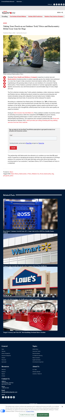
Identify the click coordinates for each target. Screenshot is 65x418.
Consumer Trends (36, 351)
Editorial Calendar (36, 371)
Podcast (3, 357)
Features (3, 351)
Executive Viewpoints (6, 355)
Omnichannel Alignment (37, 362)
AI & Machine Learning (37, 355)
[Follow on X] (59, 4)
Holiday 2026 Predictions (35, 16)
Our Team (34, 369)
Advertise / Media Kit (37, 373)
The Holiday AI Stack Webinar (18, 16)
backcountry (47, 174)
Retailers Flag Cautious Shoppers (54, 16)
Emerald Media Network (8, 1)
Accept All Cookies (43, 414)
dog (53, 174)
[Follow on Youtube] (64, 4)
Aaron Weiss (15, 174)
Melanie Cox (35, 174)
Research (4, 371)
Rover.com (56, 118)
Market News (35, 349)
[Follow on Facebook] (54, 4)
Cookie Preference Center (27, 414)
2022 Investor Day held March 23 (23, 113)
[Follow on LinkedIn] (56, 4)
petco (11, 175)
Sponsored (4, 362)
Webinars (4, 369)
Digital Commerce (36, 359)
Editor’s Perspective (6, 353)
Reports (3, 373)
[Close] (62, 406)
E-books (3, 376)
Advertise (19, 1)
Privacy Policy (30, 411)
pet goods (6, 175)
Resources (4, 359)
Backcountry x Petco (25, 174)
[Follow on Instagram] (61, 4)
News (5, 23)
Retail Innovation (36, 357)
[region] (32, 411)
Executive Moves (36, 353)
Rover (41, 174)
